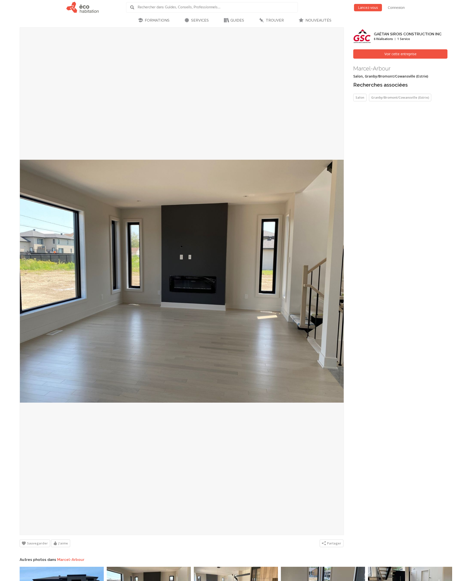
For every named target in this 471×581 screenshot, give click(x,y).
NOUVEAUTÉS (318, 20)
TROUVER (275, 20)
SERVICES (200, 20)
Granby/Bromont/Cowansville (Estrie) (400, 97)
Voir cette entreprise (400, 54)
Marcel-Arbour (70, 559)
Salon (359, 97)
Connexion (396, 7)
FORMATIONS (157, 20)
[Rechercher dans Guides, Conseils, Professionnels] (134, 7)
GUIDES (237, 20)
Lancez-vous (368, 7)
